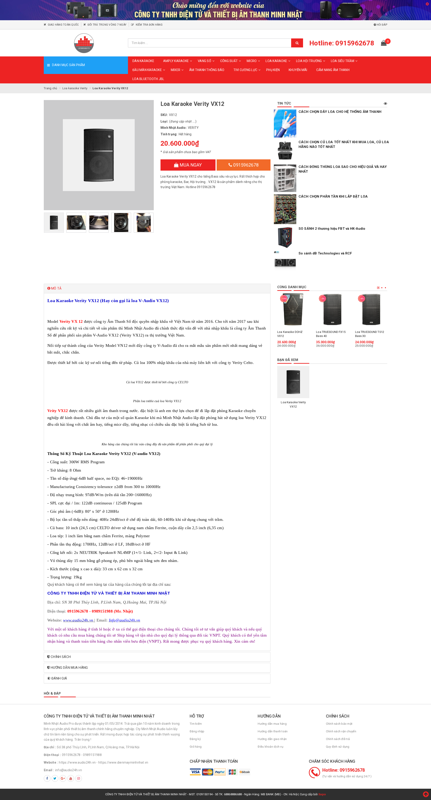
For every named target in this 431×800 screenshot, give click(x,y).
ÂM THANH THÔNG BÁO (206, 70)
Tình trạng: (169, 134)
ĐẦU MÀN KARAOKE (147, 70)
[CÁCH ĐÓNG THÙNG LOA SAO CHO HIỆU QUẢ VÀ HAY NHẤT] (285, 178)
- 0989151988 (91, 755)
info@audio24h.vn (68, 770)
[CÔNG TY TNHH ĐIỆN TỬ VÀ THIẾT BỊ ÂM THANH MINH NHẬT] (84, 43)
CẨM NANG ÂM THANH (333, 70)
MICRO (252, 61)
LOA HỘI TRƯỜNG (309, 61)
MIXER (175, 70)
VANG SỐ (204, 61)
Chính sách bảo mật (339, 723)
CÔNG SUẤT (229, 61)
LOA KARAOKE (276, 61)
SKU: (164, 115)
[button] (157, 288)
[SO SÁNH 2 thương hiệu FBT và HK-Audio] (285, 237)
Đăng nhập (197, 731)
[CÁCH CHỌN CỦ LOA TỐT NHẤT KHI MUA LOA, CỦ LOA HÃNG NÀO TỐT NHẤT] (285, 151)
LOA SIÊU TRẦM (342, 61)
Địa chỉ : (50, 747)
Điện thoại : (52, 755)
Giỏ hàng (196, 746)
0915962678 (245, 165)
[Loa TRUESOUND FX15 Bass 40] (332, 309)
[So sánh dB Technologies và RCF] (285, 262)
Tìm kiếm (196, 723)
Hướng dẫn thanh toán (273, 731)
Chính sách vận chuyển (341, 731)
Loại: (164, 121)
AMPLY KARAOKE (176, 61)
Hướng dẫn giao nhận (272, 739)
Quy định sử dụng (338, 746)
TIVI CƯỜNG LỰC (245, 70)
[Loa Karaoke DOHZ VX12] (293, 309)
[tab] (157, 288)
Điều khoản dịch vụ (270, 746)
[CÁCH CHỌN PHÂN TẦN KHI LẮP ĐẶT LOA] (285, 209)
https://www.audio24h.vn (77, 762)
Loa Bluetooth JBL (148, 79)
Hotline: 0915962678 (343, 770)
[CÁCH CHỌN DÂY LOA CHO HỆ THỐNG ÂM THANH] (285, 123)
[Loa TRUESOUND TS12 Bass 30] (371, 309)
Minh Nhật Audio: (174, 127)
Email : (49, 770)
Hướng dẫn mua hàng (272, 723)
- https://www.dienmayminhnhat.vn (122, 762)
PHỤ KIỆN (273, 70)
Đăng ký (195, 739)
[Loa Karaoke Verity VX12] (293, 382)
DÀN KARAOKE (143, 61)
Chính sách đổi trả (338, 739)
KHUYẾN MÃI (298, 70)
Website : (51, 762)
